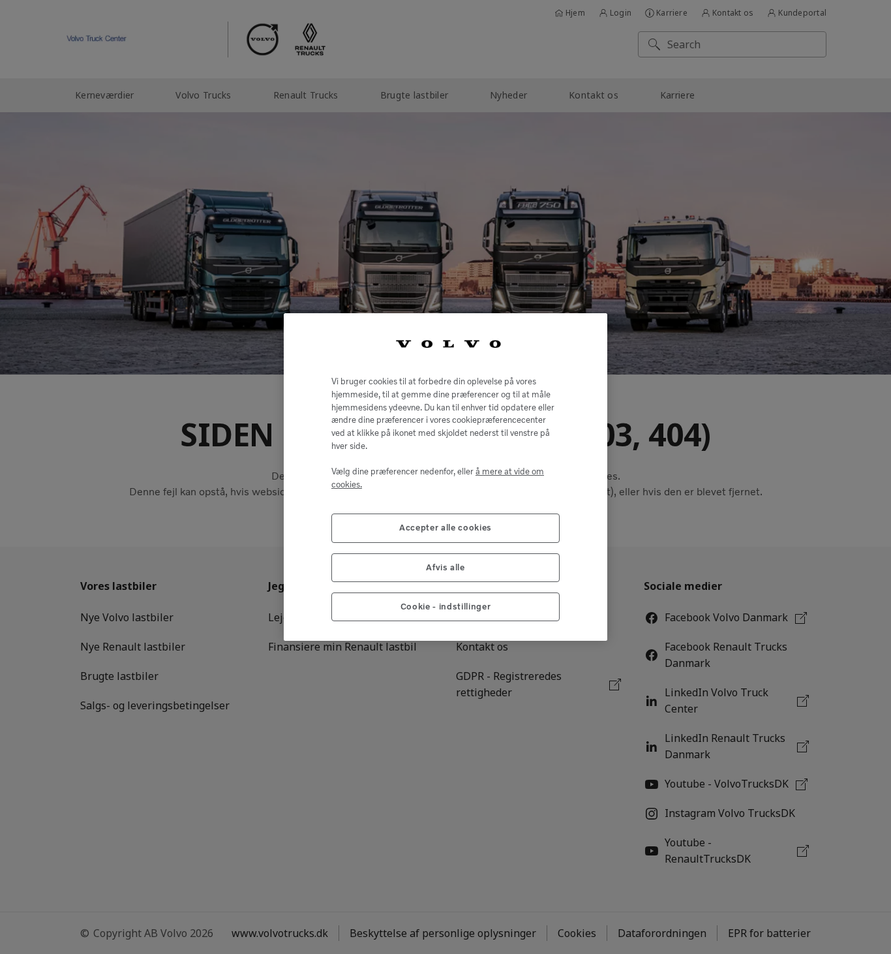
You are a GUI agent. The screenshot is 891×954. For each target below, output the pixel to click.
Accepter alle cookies (445, 527)
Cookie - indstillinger (445, 606)
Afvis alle (445, 567)
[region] (445, 477)
